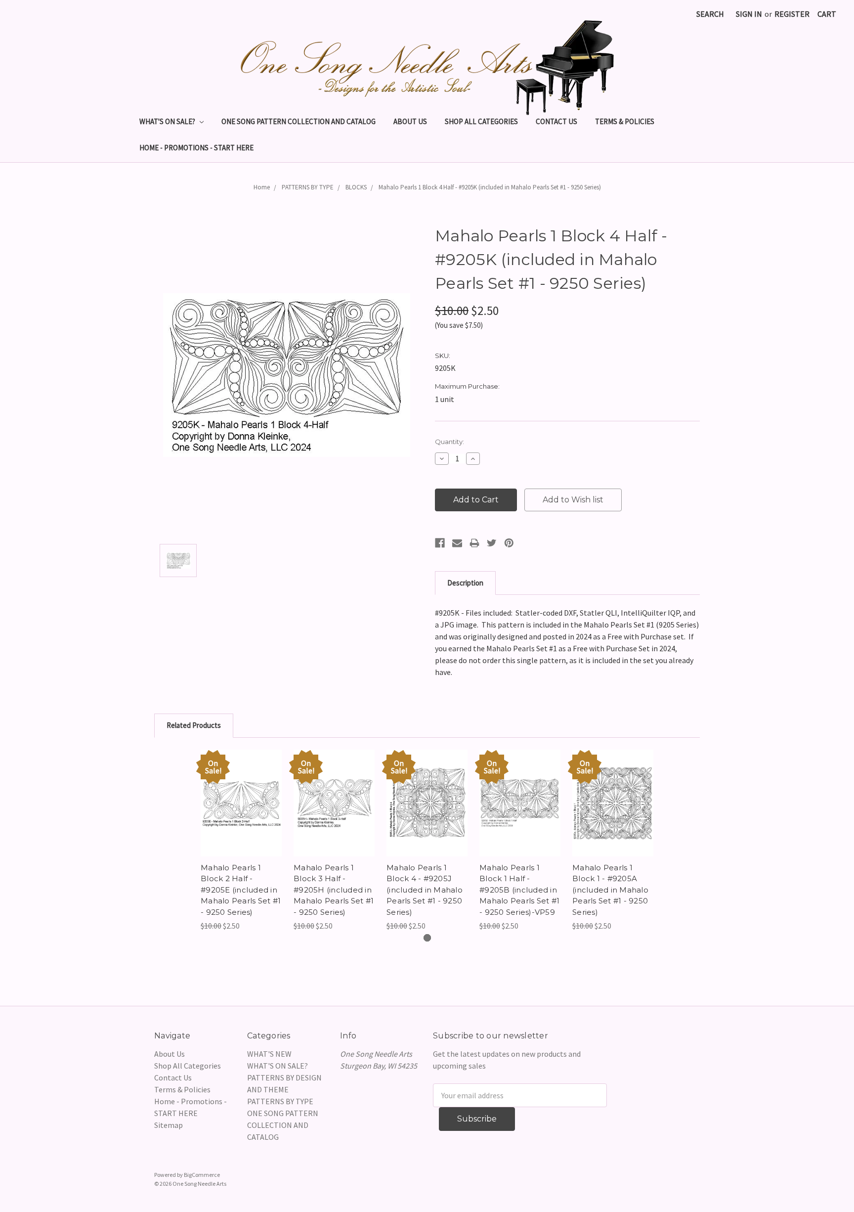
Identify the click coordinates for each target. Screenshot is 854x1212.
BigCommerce (202, 1174)
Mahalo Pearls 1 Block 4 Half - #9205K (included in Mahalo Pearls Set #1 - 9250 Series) (490, 187)
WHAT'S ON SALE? (168, 121)
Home (262, 187)
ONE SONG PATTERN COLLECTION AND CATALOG (298, 121)
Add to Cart (241, 813)
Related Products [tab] (194, 725)
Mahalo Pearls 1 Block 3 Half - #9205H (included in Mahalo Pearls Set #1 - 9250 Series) (334, 890)
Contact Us (556, 121)
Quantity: (449, 442)
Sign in (749, 14)
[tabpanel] (241, 841)
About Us (410, 121)
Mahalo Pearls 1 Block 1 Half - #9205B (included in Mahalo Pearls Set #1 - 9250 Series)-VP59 (519, 890)
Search (710, 14)
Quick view (241, 793)
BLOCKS (356, 187)
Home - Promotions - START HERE (196, 147)
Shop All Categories (481, 121)
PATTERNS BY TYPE (308, 187)
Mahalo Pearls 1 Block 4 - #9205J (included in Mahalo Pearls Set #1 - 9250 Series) (424, 890)
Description (465, 582)
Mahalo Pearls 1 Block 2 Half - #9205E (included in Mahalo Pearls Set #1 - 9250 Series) (241, 890)
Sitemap (168, 1125)
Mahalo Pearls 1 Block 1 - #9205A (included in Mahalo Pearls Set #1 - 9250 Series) (610, 890)
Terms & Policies (624, 121)
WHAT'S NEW (269, 1054)
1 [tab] (427, 938)
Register (792, 14)
